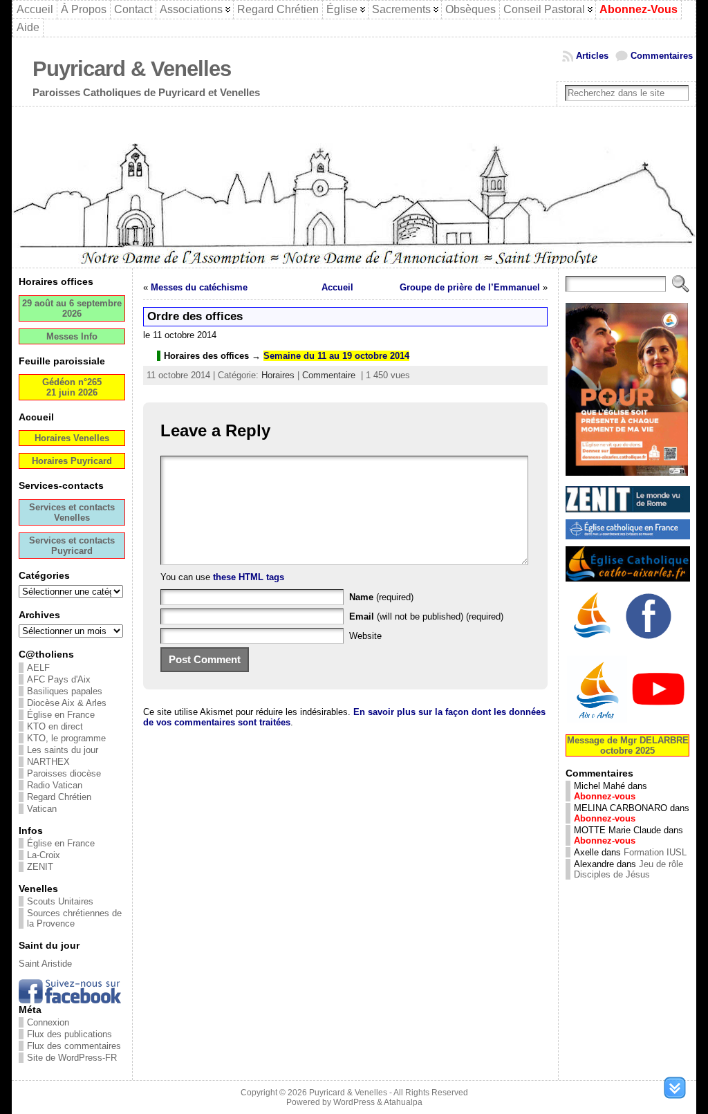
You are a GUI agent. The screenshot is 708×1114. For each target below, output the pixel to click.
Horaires (278, 375)
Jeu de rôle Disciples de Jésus (628, 869)
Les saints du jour (62, 750)
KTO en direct (55, 726)
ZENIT (40, 867)
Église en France (61, 714)
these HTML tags (248, 577)
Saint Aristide (45, 963)
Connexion (48, 1022)
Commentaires (662, 55)
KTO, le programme (66, 738)
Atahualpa (403, 1102)
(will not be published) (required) (426, 616)
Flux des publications (69, 1034)
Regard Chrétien (59, 797)
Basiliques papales (64, 691)
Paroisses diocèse (64, 773)
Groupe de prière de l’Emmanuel (470, 287)
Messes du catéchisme (199, 287)
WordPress (354, 1102)
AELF (38, 667)
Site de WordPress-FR (72, 1057)
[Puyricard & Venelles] (354, 187)
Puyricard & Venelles (131, 69)
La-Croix (43, 855)
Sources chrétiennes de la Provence (74, 918)
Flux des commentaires (74, 1046)
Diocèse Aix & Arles (66, 703)
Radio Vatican (54, 785)
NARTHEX (48, 761)
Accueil (337, 287)
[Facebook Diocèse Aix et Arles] (593, 640)
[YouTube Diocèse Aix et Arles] (628, 721)
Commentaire (328, 375)
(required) (381, 597)
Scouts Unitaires (60, 901)
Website (365, 636)
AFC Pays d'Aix (59, 679)
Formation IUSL (655, 852)
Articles (592, 55)
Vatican (42, 809)
